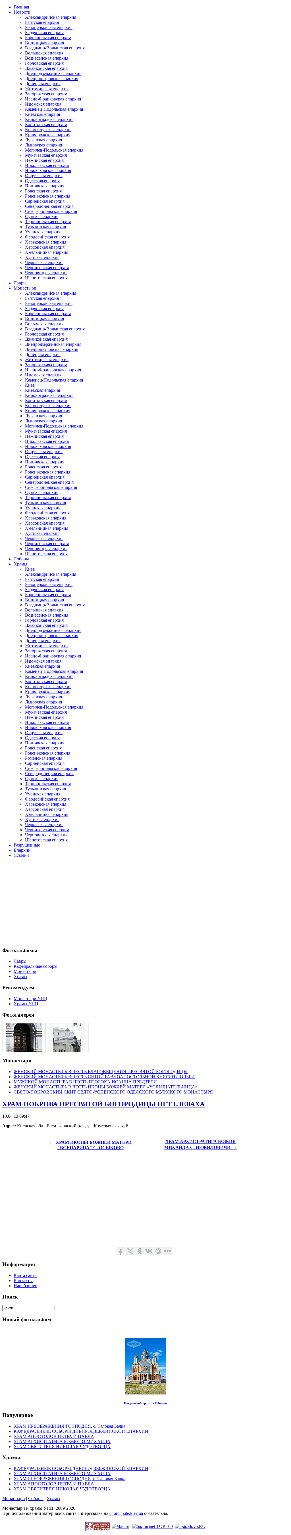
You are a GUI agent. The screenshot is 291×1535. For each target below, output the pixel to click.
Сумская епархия (41, 216)
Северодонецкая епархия (49, 206)
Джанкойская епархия (46, 68)
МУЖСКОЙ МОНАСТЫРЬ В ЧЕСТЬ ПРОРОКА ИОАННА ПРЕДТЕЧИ (85, 1081)
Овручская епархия (44, 175)
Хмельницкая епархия (46, 252)
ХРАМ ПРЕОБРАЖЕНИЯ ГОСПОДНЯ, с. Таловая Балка (69, 1426)
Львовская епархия (43, 145)
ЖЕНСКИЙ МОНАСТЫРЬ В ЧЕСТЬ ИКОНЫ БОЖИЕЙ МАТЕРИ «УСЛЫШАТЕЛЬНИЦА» (106, 1086)
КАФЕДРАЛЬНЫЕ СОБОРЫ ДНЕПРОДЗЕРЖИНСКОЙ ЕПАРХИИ (81, 1431)
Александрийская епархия (50, 17)
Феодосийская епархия (47, 236)
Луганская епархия (43, 139)
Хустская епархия (42, 257)
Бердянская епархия (44, 32)
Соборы (35, 1498)
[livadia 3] (67, 1050)
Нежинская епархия (44, 160)
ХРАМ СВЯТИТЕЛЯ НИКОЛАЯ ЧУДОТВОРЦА (62, 1446)
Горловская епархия (44, 63)
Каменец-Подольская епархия (54, 109)
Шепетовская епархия (46, 277)
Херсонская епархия (45, 247)
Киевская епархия (42, 114)
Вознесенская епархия (46, 58)
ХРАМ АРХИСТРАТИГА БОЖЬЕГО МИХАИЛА (62, 1441)
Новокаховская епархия (48, 170)
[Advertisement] (145, 902)
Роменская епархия (43, 758)
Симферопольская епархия (51, 211)
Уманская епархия (42, 231)
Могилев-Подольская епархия (54, 150)
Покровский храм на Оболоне (145, 1403)
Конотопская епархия (46, 124)
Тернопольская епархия (48, 221)
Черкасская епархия (44, 262)
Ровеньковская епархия (47, 196)
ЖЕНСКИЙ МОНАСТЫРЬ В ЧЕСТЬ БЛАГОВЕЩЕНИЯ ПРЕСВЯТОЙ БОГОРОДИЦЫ (101, 1071)
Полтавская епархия (44, 185)
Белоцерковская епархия (48, 27)
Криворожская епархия (47, 134)
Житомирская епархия (46, 88)
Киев (30, 385)
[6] (24, 1050)
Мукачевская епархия (46, 155)
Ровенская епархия (43, 191)
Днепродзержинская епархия (53, 73)
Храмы (53, 1498)
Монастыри (13, 1498)
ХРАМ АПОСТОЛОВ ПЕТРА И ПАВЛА (54, 1436)
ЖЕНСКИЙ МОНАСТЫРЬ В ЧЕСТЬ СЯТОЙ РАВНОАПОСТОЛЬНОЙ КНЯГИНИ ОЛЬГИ (104, 1076)
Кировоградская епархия (49, 119)
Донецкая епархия (43, 83)
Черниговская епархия (47, 267)
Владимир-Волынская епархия (55, 47)
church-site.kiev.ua (126, 1513)
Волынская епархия (44, 53)
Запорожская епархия (46, 93)
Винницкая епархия (44, 42)
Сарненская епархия (45, 201)
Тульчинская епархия (45, 226)
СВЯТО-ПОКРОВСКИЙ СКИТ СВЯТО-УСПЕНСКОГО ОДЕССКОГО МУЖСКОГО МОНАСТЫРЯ (113, 1092)
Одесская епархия (42, 180)
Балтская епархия (42, 22)
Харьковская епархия (45, 242)
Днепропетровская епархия (51, 78)
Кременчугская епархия (48, 129)
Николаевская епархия (47, 165)
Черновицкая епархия (46, 272)
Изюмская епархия (43, 104)
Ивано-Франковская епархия (53, 99)
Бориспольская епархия (48, 37)
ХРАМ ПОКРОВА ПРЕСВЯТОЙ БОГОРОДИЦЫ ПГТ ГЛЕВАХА (103, 1104)
